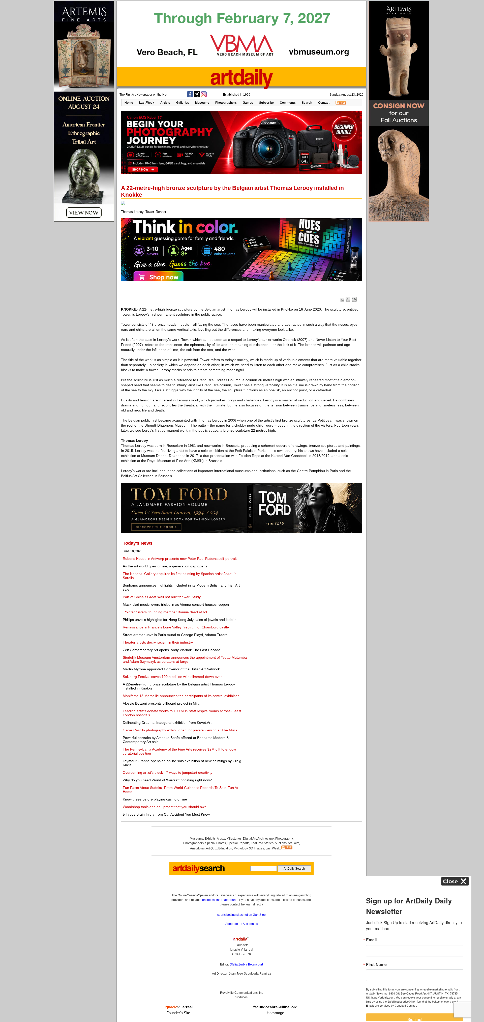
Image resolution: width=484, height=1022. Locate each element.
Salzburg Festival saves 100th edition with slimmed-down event (173, 677)
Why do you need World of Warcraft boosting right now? (167, 780)
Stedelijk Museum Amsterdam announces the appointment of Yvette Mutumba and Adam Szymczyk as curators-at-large (185, 659)
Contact (323, 102)
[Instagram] (204, 96)
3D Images (256, 848)
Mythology (241, 848)
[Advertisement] (304, 576)
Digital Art (249, 838)
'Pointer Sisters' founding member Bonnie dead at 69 (165, 612)
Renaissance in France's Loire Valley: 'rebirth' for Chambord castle (176, 627)
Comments (288, 102)
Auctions (281, 843)
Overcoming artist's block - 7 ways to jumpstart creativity (167, 772)
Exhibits (210, 838)
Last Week (146, 102)
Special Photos (215, 843)
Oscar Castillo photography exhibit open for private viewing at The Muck (180, 730)
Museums (202, 102)
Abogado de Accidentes (241, 924)
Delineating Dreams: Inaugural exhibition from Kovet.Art (167, 723)
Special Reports (238, 843)
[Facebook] (190, 96)
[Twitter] (197, 96)
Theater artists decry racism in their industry (158, 642)
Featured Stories (262, 843)
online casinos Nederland (219, 900)
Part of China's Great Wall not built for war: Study (162, 597)
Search (307, 102)
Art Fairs (293, 843)
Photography (284, 838)
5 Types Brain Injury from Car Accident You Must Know (166, 814)
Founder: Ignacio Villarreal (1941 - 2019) (241, 949)
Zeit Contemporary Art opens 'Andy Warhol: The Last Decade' (172, 650)
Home (129, 102)
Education (225, 848)
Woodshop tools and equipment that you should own (164, 807)
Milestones (234, 838)
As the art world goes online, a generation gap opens (165, 566)
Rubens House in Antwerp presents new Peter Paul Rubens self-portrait (180, 559)
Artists (165, 102)
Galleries (182, 102)
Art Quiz (211, 848)
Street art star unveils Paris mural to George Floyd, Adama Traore (175, 635)
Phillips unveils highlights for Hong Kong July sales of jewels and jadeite (179, 620)
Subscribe (266, 102)
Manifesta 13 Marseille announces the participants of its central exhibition (181, 696)
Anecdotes (197, 848)
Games (248, 102)
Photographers (226, 102)
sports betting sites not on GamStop (241, 915)
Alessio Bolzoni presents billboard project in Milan (162, 703)
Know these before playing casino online (155, 799)
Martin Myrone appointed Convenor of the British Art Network (171, 669)
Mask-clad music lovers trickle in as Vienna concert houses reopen (176, 604)
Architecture (265, 838)
